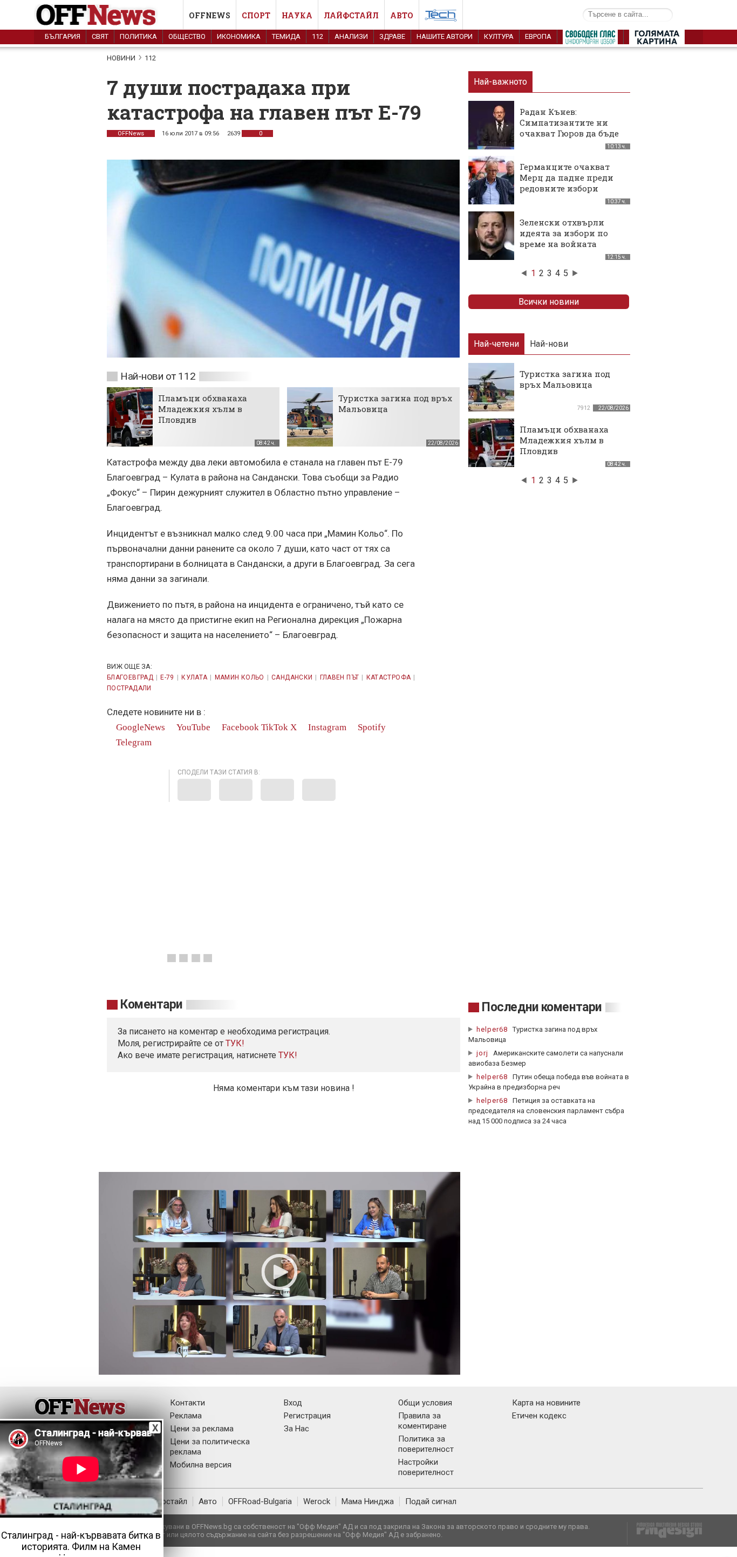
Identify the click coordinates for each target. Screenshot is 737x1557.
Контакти (187, 1403)
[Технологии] (440, 17)
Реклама (186, 1416)
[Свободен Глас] (590, 39)
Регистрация (307, 1416)
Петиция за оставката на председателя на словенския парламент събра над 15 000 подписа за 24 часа (546, 1110)
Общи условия (425, 1403)
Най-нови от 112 (157, 376)
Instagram (326, 727)
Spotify (371, 727)
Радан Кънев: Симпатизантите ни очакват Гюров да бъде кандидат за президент (571, 127)
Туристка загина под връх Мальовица (565, 379)
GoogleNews (139, 727)
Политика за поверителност (426, 1444)
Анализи (351, 36)
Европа (538, 36)
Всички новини (548, 302)
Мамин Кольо (239, 677)
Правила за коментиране (422, 1421)
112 (317, 36)
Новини (121, 58)
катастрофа (388, 677)
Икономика (239, 36)
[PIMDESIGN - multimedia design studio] (665, 1533)
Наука (297, 15)
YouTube (192, 727)
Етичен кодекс (539, 1416)
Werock (316, 1501)
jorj (483, 1053)
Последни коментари (542, 1007)
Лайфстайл (351, 15)
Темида (286, 36)
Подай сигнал (430, 1501)
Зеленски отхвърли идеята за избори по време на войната (564, 233)
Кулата (194, 677)
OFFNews (131, 133)
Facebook (239, 727)
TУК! (235, 1043)
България (62, 36)
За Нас (296, 1428)
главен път (339, 677)
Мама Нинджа (368, 1501)
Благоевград (130, 677)
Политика (138, 36)
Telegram (133, 742)
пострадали (129, 688)
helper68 (492, 1029)
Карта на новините (546, 1403)
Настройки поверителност (426, 1467)
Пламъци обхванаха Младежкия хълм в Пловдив (202, 409)
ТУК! (287, 1055)
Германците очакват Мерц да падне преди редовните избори (566, 177)
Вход (293, 1403)
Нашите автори (445, 36)
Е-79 (167, 677)
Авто (401, 15)
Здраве (392, 36)
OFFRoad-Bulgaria (260, 1501)
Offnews (209, 15)
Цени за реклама (202, 1428)
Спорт (256, 15)
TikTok (274, 727)
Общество (187, 36)
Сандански (291, 677)
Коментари (151, 1004)
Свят (100, 36)
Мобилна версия (200, 1465)
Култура (499, 36)
